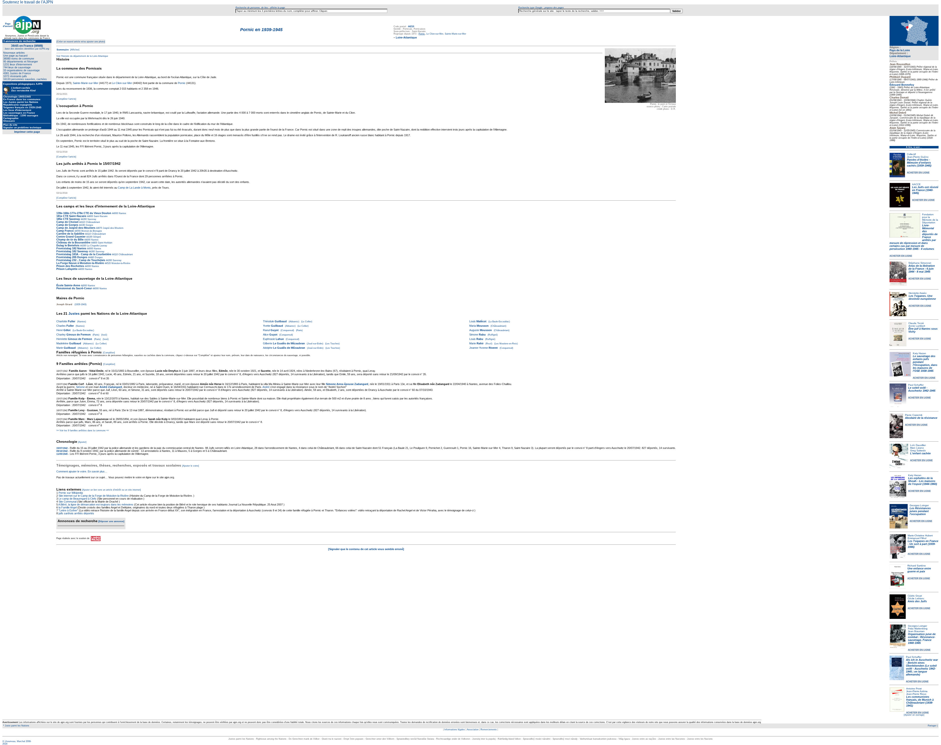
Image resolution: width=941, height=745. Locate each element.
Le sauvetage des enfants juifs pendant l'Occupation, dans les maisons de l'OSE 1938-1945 (925, 363)
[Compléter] (109, 352)
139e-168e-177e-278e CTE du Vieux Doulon (83, 213)
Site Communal (67, 501)
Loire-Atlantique (900, 56)
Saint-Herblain (104, 242)
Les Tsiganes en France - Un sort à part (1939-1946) (923, 544)
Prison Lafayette (66, 268)
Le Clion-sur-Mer (434, 34)
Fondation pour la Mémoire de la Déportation (930, 218)
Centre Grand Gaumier (71, 236)
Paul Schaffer (916, 385)
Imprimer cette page (27, 131)
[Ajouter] (82, 442)
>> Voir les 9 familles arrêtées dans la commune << (82, 430)
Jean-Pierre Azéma (917, 691)
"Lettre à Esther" (68, 510)
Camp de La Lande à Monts (134, 187)
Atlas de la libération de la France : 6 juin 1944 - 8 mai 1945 (921, 268)
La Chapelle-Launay (96, 245)
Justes (74, 313)
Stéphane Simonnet (919, 263)
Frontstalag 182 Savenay (72, 251)
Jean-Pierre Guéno (918, 157)
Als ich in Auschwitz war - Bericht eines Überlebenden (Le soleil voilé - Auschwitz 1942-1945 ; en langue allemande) (922, 667)
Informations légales (454, 729)
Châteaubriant (92, 222)
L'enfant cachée (920, 453)
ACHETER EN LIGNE (918, 172)
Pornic (182, 83)
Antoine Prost (914, 688)
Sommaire (63, 49)
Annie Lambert (916, 325)
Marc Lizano (917, 447)
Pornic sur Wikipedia (71, 492)
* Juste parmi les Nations (15, 725)
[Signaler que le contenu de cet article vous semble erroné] (366, 549)
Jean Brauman (916, 631)
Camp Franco (65, 230)
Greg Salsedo (918, 450)
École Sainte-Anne (68, 285)
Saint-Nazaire (100, 216)
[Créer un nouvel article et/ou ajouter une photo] (80, 41)
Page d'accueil (8, 25)
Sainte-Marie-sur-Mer (455, 34)
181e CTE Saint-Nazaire (71, 216)
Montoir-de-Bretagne (91, 231)
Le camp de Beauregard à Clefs (77, 498)
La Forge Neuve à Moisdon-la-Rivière (80, 263)
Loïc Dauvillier (918, 445)
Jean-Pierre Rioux (916, 694)
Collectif (911, 154)
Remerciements (489, 729)
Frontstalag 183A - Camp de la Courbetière (83, 254)
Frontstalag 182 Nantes (71, 248)
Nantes (122, 213)
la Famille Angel (68, 507)
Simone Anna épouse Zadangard (347, 384)
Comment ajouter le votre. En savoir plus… (81, 471)
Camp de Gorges (67, 224)
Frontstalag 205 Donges (71, 257)
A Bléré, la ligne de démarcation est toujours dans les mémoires (95, 504)
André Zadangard (110, 386)
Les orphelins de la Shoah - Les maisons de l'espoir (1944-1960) (922, 481)
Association (473, 729)
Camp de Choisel (67, 221)
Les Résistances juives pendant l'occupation (920, 511)
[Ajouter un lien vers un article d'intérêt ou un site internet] (111, 490)
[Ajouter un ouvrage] (914, 715)
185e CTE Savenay (68, 218)
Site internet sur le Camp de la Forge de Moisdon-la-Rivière (94, 495)
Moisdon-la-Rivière (120, 263)
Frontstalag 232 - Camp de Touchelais (80, 260)
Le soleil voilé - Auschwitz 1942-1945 (921, 389)
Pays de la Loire (900, 50)
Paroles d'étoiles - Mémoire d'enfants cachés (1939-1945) (919, 162)
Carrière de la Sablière (70, 233)
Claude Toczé (916, 323)
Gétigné (96, 237)
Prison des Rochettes (70, 265)
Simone (80, 386)
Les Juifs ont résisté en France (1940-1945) (925, 190)
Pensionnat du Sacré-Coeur (74, 288)
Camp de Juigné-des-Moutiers (75, 227)
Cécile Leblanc (916, 598)
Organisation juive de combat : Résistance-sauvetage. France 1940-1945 (922, 638)
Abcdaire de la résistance (921, 417)
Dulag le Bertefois (67, 245)
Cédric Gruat (915, 595)
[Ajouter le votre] (190, 466)
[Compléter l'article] (66, 99)
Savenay (91, 219)
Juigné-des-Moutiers (113, 228)
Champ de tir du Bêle (70, 239)
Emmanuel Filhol (917, 538)
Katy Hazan (919, 353)
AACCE (916, 184)
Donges (98, 257)
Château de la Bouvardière (73, 242)
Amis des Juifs (917, 601)
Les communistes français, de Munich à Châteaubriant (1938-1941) (920, 701)
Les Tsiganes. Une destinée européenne (922, 297)
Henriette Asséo (918, 293)
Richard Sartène (916, 565)
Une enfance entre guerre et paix (919, 570)
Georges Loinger (919, 505)
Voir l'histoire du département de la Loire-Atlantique (82, 56)
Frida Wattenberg (918, 628)
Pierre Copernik (913, 415)
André (266, 386)
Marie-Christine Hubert (920, 535)
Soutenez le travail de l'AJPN (27, 2)
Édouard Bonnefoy (902, 84)
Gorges (89, 225)
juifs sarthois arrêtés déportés (76, 513)
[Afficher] (74, 49)
